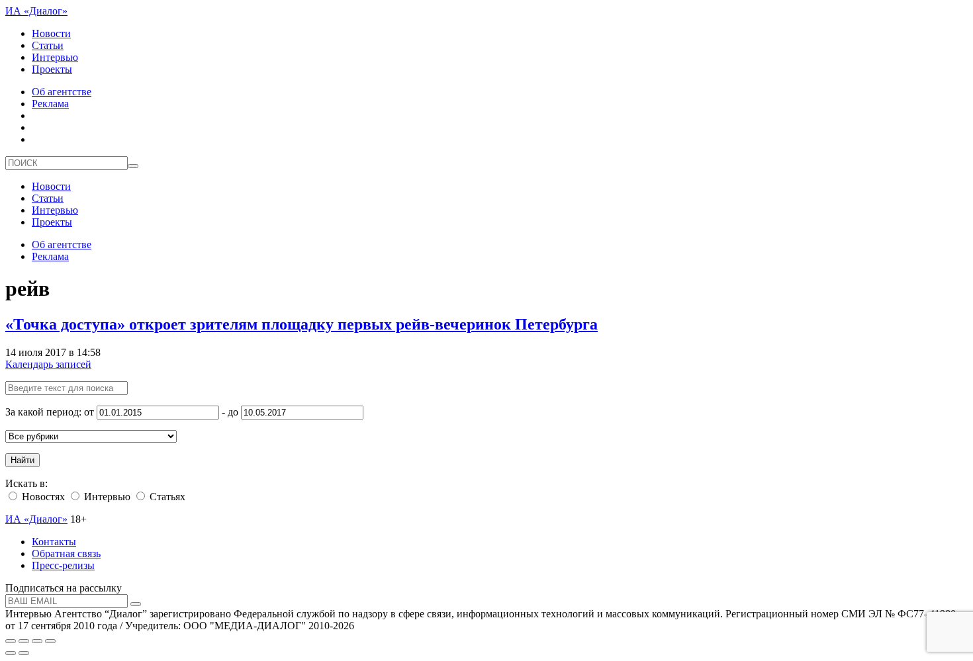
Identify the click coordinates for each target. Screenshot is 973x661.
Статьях (166, 496)
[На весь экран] (37, 641)
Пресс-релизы (63, 565)
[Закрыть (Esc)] (10, 641)
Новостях (42, 496)
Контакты (54, 541)
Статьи (48, 45)
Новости (51, 33)
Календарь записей (48, 364)
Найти (22, 460)
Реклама (50, 103)
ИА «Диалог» (36, 11)
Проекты (52, 69)
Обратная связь (66, 553)
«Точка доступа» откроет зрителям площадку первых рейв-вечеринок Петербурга (301, 324)
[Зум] (50, 641)
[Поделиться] (24, 641)
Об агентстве (61, 91)
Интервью (55, 57)
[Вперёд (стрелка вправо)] (24, 653)
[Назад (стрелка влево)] (10, 653)
